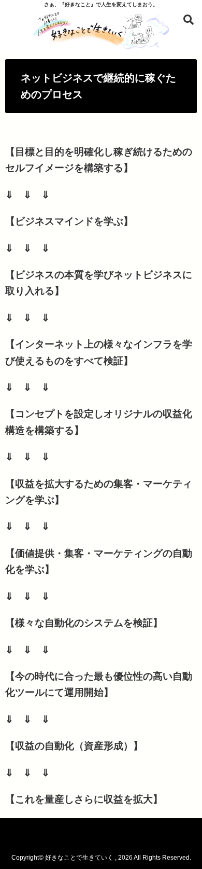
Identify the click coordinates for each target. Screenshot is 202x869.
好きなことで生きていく (79, 857)
